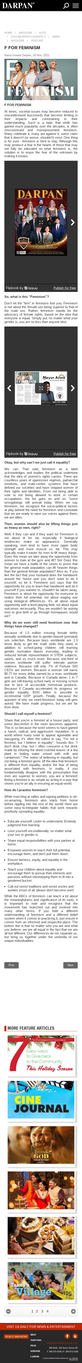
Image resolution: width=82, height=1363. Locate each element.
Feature (37, 40)
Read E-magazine (16, 1336)
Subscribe (35, 1351)
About (33, 1334)
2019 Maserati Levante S (28, 36)
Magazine (25, 32)
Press (33, 1345)
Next (70, 965)
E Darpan (34, 1356)
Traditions (35, 1340)
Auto (42, 32)
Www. (56, 36)
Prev (11, 965)
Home (8, 32)
